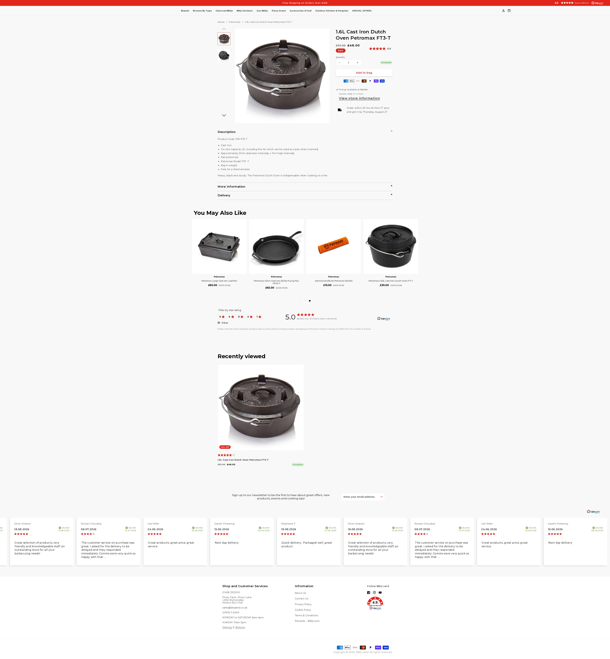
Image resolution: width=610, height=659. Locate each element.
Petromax (234, 22)
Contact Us (301, 598)
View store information (359, 98)
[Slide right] (223, 115)
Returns (240, 627)
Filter (224, 322)
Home (221, 22)
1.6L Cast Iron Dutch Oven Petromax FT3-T (243, 460)
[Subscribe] (381, 496)
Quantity (340, 57)
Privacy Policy (303, 604)
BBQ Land (362, 652)
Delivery (227, 627)
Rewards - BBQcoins (307, 621)
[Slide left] (223, 28)
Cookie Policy (303, 609)
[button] (578, 3)
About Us (300, 593)
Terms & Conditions (306, 615)
